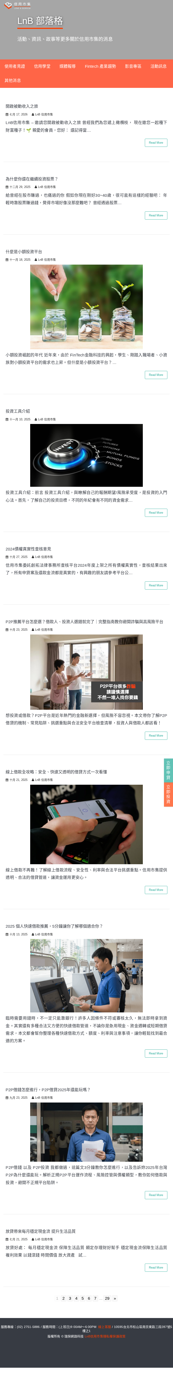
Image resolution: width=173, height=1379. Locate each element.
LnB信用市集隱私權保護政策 (105, 1336)
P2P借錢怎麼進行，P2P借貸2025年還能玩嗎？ (48, 1090)
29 (107, 1298)
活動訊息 (158, 66)
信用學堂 (42, 66)
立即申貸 (168, 770)
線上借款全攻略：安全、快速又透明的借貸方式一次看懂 (56, 772)
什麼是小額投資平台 (24, 252)
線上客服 (104, 1327)
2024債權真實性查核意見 (28, 549)
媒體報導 (67, 66)
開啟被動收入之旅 (22, 106)
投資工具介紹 (18, 411)
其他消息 (13, 80)
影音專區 (133, 66)
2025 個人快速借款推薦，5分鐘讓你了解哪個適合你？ (54, 926)
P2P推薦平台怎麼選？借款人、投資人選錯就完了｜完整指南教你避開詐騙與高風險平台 (84, 622)
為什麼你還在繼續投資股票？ (32, 179)
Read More (156, 142)
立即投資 (168, 794)
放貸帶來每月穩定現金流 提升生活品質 (41, 1231)
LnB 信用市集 (44, 114)
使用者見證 (15, 66)
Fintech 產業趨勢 (100, 66)
